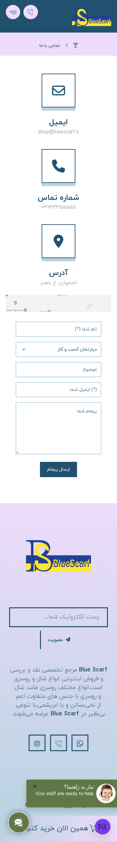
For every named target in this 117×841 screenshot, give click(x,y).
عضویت (55, 640)
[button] (13, 12)
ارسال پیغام (58, 469)
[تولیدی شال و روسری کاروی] (91, 16)
